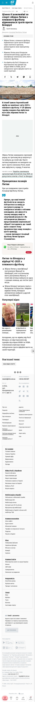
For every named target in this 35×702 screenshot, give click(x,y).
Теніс (6, 600)
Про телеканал (6, 416)
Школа (7, 564)
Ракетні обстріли (10, 473)
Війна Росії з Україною (13, 471)
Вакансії (21, 424)
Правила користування (9, 426)
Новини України (10, 454)
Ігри (20, 436)
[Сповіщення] (33, 3)
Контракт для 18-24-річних (13, 505)
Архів (20, 430)
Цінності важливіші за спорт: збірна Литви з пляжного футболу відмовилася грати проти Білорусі (28, 8)
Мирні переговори (11, 478)
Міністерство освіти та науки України (16, 562)
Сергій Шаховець (11, 28)
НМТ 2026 (8, 567)
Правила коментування (25, 414)
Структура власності (25, 427)
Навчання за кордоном (12, 572)
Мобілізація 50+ (10, 500)
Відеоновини (9, 459)
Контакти (21, 421)
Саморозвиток (9, 569)
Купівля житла (9, 583)
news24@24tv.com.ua (8, 379)
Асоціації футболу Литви (18, 32)
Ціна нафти (8, 521)
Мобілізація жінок (10, 502)
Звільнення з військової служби (15, 497)
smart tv (7, 647)
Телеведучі (5, 419)
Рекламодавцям (6, 422)
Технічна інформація (25, 417)
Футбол (7, 597)
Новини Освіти (10, 559)
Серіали (7, 553)
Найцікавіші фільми (11, 543)
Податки (7, 531)
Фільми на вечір (10, 548)
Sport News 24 (6, 8)
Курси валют (9, 523)
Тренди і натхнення (11, 586)
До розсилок (11, 630)
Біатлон (7, 602)
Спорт (7, 592)
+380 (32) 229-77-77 (13, 674)
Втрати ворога (9, 488)
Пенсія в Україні (10, 534)
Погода (7, 464)
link (19, 386)
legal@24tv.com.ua (24, 676)
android (7, 642)
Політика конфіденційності (7, 429)
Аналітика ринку (10, 581)
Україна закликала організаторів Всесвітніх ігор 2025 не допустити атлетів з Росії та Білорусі (17, 173)
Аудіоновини (9, 462)
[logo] (12, 2)
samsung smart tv (20, 647)
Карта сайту (22, 433)
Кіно (7, 540)
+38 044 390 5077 (24, 379)
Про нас (4, 407)
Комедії (7, 550)
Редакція (4, 410)
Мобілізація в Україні (13, 495)
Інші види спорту (17, 8)
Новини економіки (12, 519)
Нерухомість (9, 578)
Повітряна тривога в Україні (14, 481)
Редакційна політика (8, 413)
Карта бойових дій (11, 475)
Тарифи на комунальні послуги (15, 529)
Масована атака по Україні (13, 483)
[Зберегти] (30, 76)
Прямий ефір (9, 456)
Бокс (6, 595)
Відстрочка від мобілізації (13, 507)
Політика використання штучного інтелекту (9, 434)
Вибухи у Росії (9, 486)
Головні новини (10, 451)
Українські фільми (11, 545)
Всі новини (9, 449)
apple (20, 642)
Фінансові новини (11, 526)
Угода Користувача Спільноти (24, 411)
